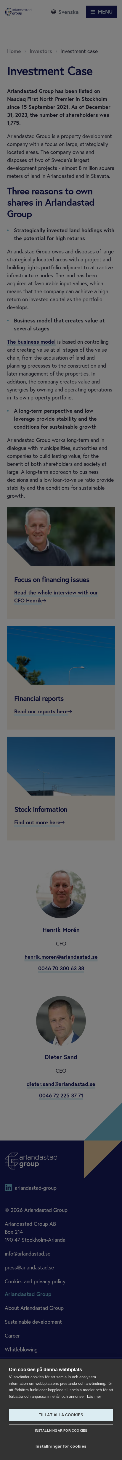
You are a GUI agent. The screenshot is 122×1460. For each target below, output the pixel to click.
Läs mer (94, 1396)
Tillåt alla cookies (61, 1415)
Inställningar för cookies (61, 1430)
